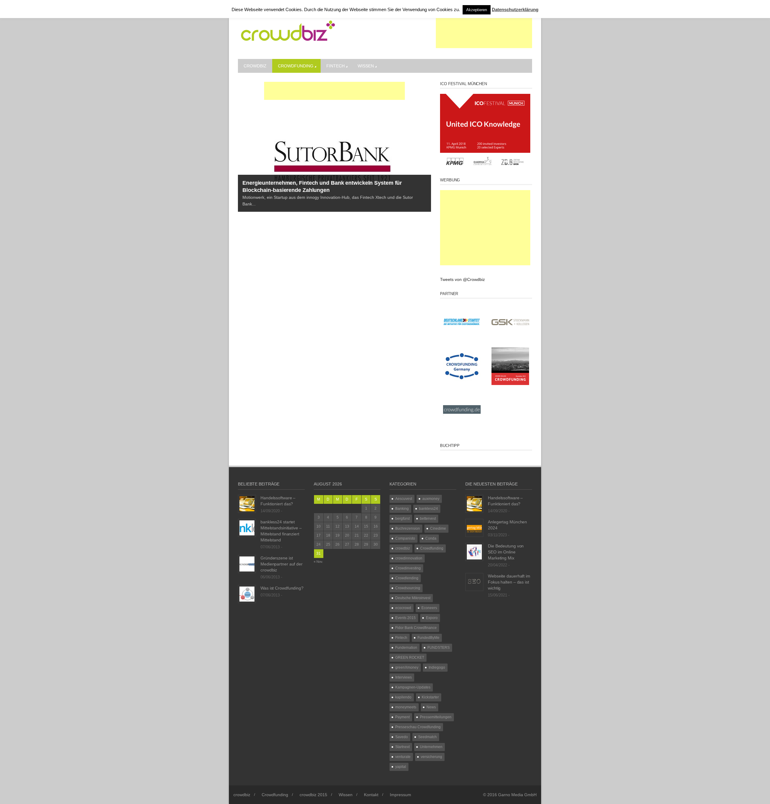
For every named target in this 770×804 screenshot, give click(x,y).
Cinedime (438, 528)
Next (426, 161)
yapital (400, 767)
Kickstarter (430, 697)
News (431, 707)
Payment (402, 717)
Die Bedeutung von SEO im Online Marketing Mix (506, 552)
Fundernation (406, 647)
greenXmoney (406, 667)
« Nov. (318, 561)
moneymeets (405, 707)
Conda (430, 538)
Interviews (403, 677)
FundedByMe (428, 638)
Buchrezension (407, 528)
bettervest (428, 518)
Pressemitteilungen (435, 717)
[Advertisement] (484, 33)
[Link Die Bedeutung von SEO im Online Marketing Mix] (474, 551)
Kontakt (371, 794)
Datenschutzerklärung (515, 9)
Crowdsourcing (407, 588)
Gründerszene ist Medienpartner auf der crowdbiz (281, 564)
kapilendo (403, 697)
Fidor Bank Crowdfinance (416, 628)
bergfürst (402, 518)
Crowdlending (406, 578)
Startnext (402, 747)
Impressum (400, 794)
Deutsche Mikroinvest (412, 598)
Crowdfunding (295, 65)
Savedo (401, 737)
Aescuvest (403, 499)
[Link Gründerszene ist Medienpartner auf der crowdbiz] (247, 563)
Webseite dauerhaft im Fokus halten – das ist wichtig (509, 582)
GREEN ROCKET (409, 657)
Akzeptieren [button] (476, 10)
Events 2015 (405, 618)
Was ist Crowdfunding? (281, 588)
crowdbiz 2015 (313, 794)
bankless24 (428, 509)
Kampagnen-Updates (412, 687)
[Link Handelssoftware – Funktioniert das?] (247, 503)
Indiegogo (437, 667)
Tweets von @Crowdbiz (462, 279)
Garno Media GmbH (517, 794)
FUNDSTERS (438, 647)
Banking (402, 509)
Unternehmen (431, 747)
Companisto (405, 538)
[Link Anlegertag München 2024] (474, 527)
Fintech (335, 65)
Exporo (432, 618)
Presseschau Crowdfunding (418, 727)
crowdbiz (255, 65)
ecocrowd (403, 608)
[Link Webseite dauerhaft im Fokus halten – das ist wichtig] (474, 581)
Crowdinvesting (408, 568)
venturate (403, 757)
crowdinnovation (408, 558)
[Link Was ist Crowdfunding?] (247, 593)
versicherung (431, 757)
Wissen (366, 65)
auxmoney (430, 499)
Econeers (429, 608)
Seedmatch (427, 737)
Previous (242, 161)
